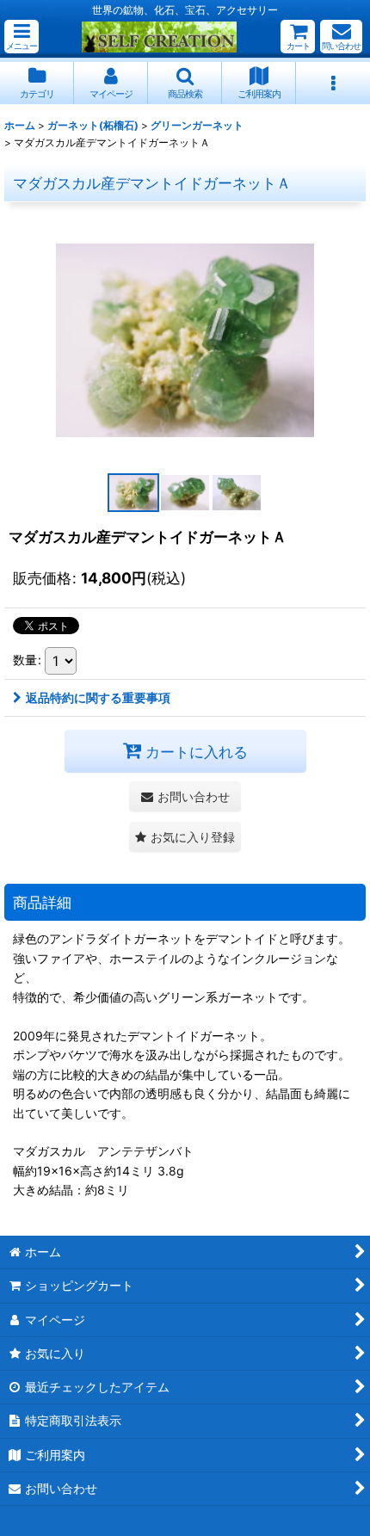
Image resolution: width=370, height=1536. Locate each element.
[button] (21, 36)
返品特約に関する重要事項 (98, 697)
